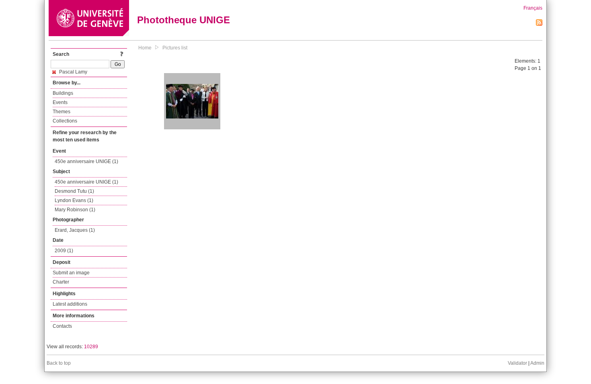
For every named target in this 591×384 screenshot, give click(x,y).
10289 (91, 346)
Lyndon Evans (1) (74, 200)
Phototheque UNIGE (183, 19)
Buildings (63, 93)
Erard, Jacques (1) (75, 230)
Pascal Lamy (72, 72)
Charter (61, 282)
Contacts (62, 326)
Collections (65, 121)
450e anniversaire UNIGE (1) (86, 161)
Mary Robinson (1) (75, 209)
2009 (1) (64, 250)
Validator (517, 363)
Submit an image (71, 273)
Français (532, 8)
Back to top (59, 363)
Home (145, 48)
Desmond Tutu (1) (74, 191)
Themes (61, 111)
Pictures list (174, 48)
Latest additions (70, 304)
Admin (537, 363)
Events (60, 102)
